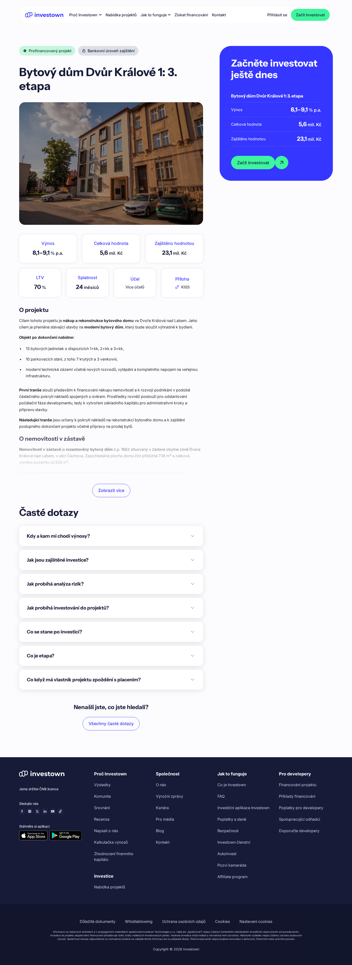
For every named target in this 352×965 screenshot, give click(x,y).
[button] (85, 15)
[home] (44, 14)
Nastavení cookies (255, 921)
